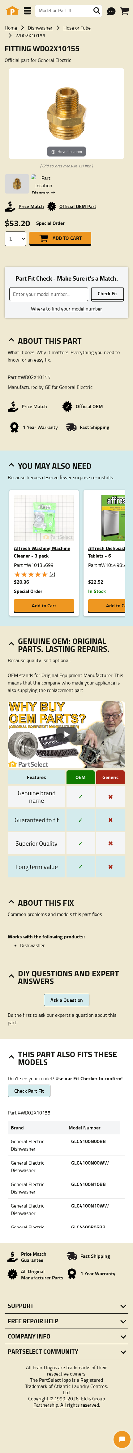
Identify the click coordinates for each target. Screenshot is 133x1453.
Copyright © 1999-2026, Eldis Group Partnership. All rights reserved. (66, 1401)
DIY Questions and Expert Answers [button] (68, 977)
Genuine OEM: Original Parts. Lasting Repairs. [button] (63, 645)
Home (11, 28)
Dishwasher (40, 28)
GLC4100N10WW (90, 1205)
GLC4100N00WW (90, 1162)
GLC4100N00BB (88, 1141)
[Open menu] (27, 10)
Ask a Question (66, 999)
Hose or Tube (77, 28)
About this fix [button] (46, 903)
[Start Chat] (122, 1439)
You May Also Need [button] (55, 466)
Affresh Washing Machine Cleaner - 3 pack (42, 551)
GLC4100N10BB (88, 1184)
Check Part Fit (29, 1090)
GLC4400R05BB (88, 1227)
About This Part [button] (50, 341)
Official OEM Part (77, 206)
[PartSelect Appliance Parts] (12, 11)
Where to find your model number (66, 308)
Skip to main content (66, 50)
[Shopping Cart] (124, 11)
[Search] (96, 11)
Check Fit (107, 293)
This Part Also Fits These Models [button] (67, 1058)
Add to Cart (67, 237)
